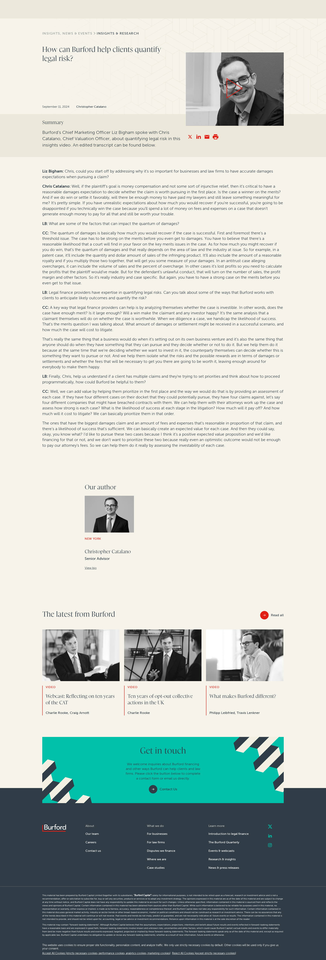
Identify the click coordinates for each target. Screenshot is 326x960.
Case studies (156, 867)
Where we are (156, 859)
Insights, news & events (67, 33)
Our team (92, 834)
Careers (90, 842)
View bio (91, 568)
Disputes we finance (161, 851)
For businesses (157, 834)
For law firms (156, 842)
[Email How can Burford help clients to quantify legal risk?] (207, 137)
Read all (277, 615)
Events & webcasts (221, 851)
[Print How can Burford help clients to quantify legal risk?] (215, 137)
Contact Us (168, 789)
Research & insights (222, 859)
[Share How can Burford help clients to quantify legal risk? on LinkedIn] (198, 137)
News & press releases (223, 867)
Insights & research (118, 33)
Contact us (93, 851)
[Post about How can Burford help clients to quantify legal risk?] (190, 137)
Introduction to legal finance (228, 834)
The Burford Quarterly (223, 842)
